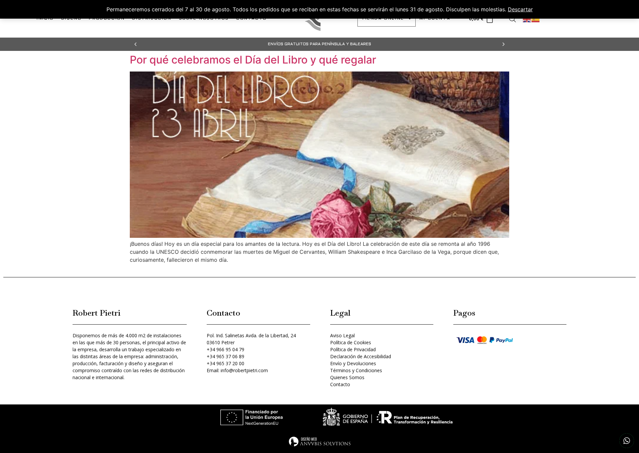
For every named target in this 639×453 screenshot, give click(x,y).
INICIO (45, 19)
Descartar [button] (520, 9)
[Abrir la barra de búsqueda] (512, 19)
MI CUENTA (434, 19)
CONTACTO (251, 19)
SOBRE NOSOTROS (204, 19)
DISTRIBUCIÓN (151, 19)
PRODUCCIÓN (107, 19)
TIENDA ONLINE (382, 19)
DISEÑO (71, 19)
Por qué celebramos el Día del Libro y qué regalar (253, 59)
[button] (135, 44)
